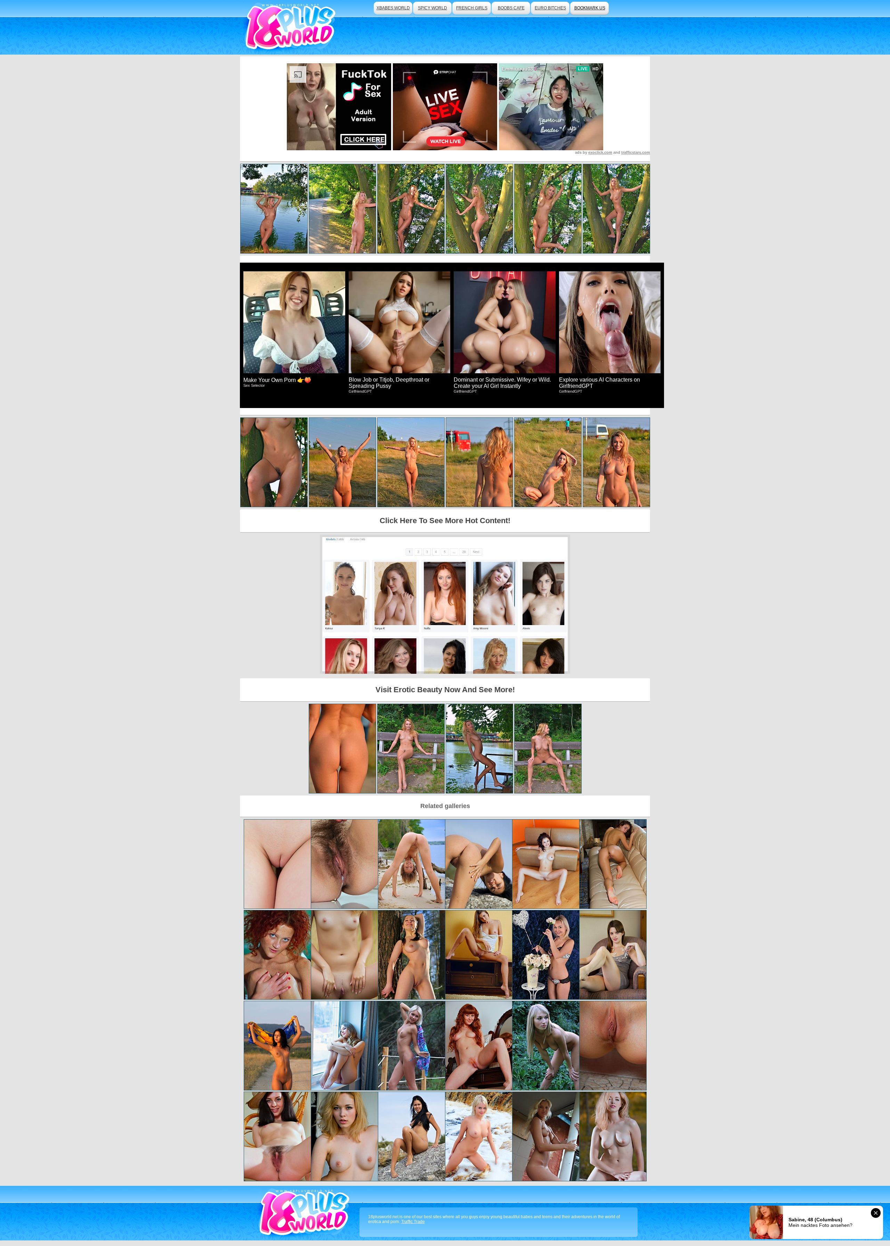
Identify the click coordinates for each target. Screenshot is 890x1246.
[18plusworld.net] (305, 1213)
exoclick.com (600, 152)
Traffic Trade (413, 1221)
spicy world (432, 8)
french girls (471, 8)
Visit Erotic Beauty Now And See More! (445, 689)
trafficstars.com (635, 152)
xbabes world (393, 8)
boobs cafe (511, 8)
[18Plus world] (291, 27)
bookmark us (589, 8)
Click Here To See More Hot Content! (445, 520)
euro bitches (550, 8)
